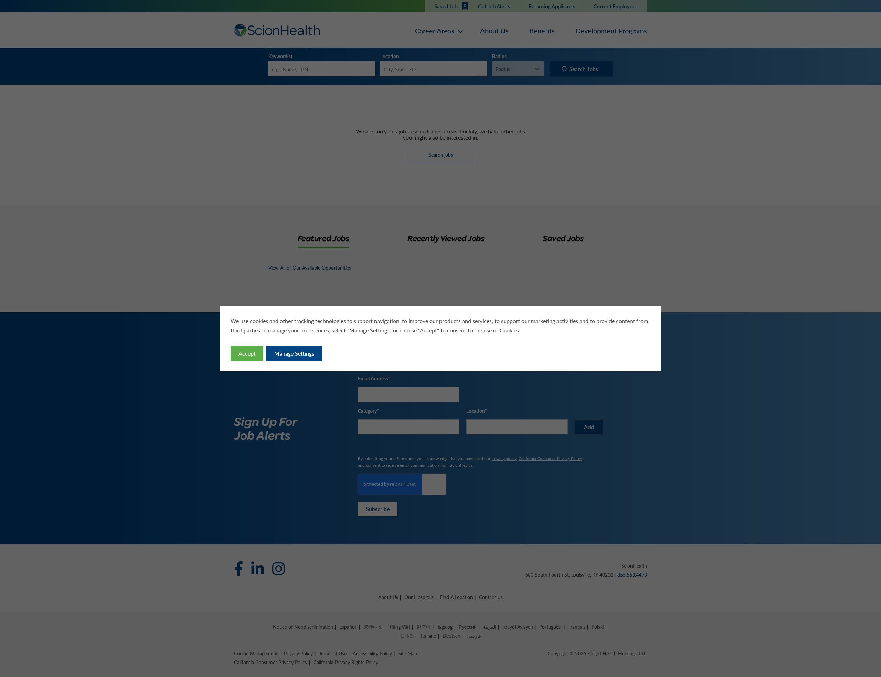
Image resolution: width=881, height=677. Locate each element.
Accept (247, 353)
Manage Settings (294, 353)
